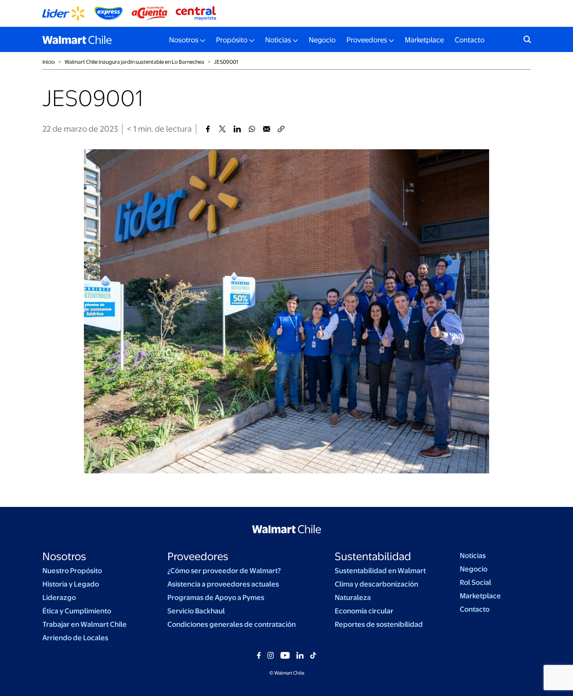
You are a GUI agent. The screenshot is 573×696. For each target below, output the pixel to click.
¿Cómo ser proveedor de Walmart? (224, 570)
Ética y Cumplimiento (76, 611)
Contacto (469, 40)
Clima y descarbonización (376, 584)
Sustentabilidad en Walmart (380, 570)
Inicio (48, 62)
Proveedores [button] (366, 40)
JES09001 (226, 62)
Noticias (473, 555)
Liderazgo (59, 597)
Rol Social (475, 582)
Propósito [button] (231, 40)
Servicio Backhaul (196, 611)
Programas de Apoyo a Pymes (215, 597)
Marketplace (424, 40)
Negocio (322, 40)
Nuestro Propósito (72, 570)
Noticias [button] (278, 40)
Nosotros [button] (183, 40)
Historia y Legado (70, 584)
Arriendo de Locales (75, 638)
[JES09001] (208, 129)
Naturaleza (353, 597)
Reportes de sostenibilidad (379, 624)
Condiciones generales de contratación (231, 624)
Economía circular (364, 611)
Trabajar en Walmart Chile (84, 624)
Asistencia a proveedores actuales (223, 584)
